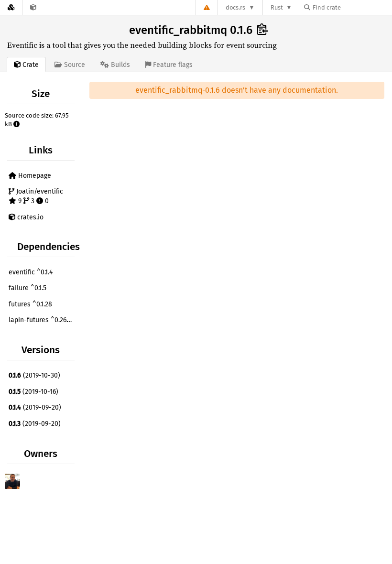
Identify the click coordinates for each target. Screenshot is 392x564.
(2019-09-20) (35, 407)
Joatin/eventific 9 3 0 (38, 196)
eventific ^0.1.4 (31, 272)
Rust (277, 7)
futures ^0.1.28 (30, 304)
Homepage (33, 176)
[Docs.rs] (11, 7)
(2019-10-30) (34, 375)
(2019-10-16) (33, 392)
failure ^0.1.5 (27, 288)
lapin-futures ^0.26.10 (41, 320)
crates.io (29, 217)
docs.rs (235, 7)
